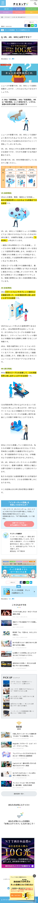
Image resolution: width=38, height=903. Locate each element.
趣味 (13, 58)
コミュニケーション (31, 9)
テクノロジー (6, 12)
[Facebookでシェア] (25, 25)
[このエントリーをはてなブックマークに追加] (35, 25)
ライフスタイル (19, 12)
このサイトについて (9, 879)
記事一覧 (6, 9)
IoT (10, 58)
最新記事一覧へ (19, 794)
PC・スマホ (19, 9)
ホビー (31, 12)
